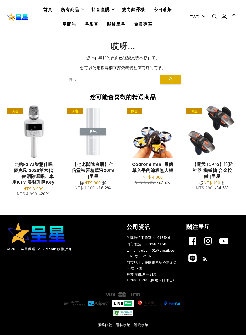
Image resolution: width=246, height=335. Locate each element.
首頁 (47, 9)
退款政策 (141, 325)
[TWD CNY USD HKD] (196, 17)
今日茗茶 (163, 9)
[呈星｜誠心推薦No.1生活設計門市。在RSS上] (205, 260)
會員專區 (143, 24)
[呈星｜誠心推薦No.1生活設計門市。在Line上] (192, 263)
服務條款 (105, 325)
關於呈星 (116, 24)
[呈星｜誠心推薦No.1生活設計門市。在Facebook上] (192, 246)
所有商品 (70, 9)
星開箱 (69, 24)
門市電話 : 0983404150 (146, 244)
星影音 (91, 24)
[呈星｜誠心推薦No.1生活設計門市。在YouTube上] (224, 246)
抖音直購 (101, 9)
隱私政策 (123, 325)
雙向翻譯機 (133, 9)
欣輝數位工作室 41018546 (148, 238)
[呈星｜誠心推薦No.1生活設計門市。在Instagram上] (208, 246)
